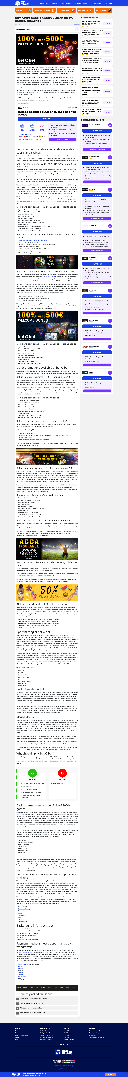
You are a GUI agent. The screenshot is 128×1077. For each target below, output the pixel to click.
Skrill (20, 966)
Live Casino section (38, 899)
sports (42, 67)
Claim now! (111, 1074)
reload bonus (36, 628)
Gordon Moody (69, 1039)
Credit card (22, 964)
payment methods (22, 952)
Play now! (97, 131)
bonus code (47, 193)
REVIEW (107, 23)
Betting (109, 3)
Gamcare (67, 1037)
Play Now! (47, 119)
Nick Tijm (18, 24)
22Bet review (97, 391)
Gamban (67, 1035)
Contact (17, 1033)
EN (61, 1044)
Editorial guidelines (21, 1035)
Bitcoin (20, 972)
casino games (21, 814)
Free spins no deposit (47, 1035)
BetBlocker (68, 1033)
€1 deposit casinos (46, 1033)
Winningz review (97, 218)
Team (16, 1039)
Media (17, 1037)
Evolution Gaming (24, 909)
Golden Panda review (97, 182)
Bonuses (43, 3)
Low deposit (96, 3)
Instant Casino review (97, 149)
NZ (67, 1044)
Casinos (54, 3)
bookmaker (33, 80)
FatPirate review (97, 313)
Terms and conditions (96, 1031)
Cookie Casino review (97, 365)
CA (64, 1044)
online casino (47, 69)
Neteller (21, 968)
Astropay (21, 975)
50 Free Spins (44, 1031)
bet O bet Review (63, 139)
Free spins (66, 3)
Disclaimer (92, 1035)
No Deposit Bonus (81, 3)
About (17, 1031)
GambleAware (68, 1031)
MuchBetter (22, 977)
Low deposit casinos (46, 1037)
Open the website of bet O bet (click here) (33, 240)
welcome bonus (49, 277)
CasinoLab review (97, 250)
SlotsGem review (97, 282)
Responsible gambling (96, 1037)
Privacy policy (94, 1033)
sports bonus (61, 170)
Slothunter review (97, 339)
